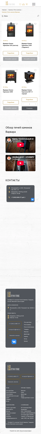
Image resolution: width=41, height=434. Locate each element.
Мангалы (23, 390)
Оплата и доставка (11, 407)
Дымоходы (23, 394)
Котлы (7, 401)
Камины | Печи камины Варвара (11, 12)
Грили (22, 392)
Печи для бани (9, 390)
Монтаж (8, 411)
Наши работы (9, 409)
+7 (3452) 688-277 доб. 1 (18, 197)
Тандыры (8, 399)
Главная (4, 10)
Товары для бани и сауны (27, 397)
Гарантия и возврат (11, 413)
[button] (13, 382)
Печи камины (9, 394)
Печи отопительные (11, 392)
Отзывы (8, 414)
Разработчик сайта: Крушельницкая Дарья (20, 430)
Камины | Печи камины (14, 10)
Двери (22, 395)
